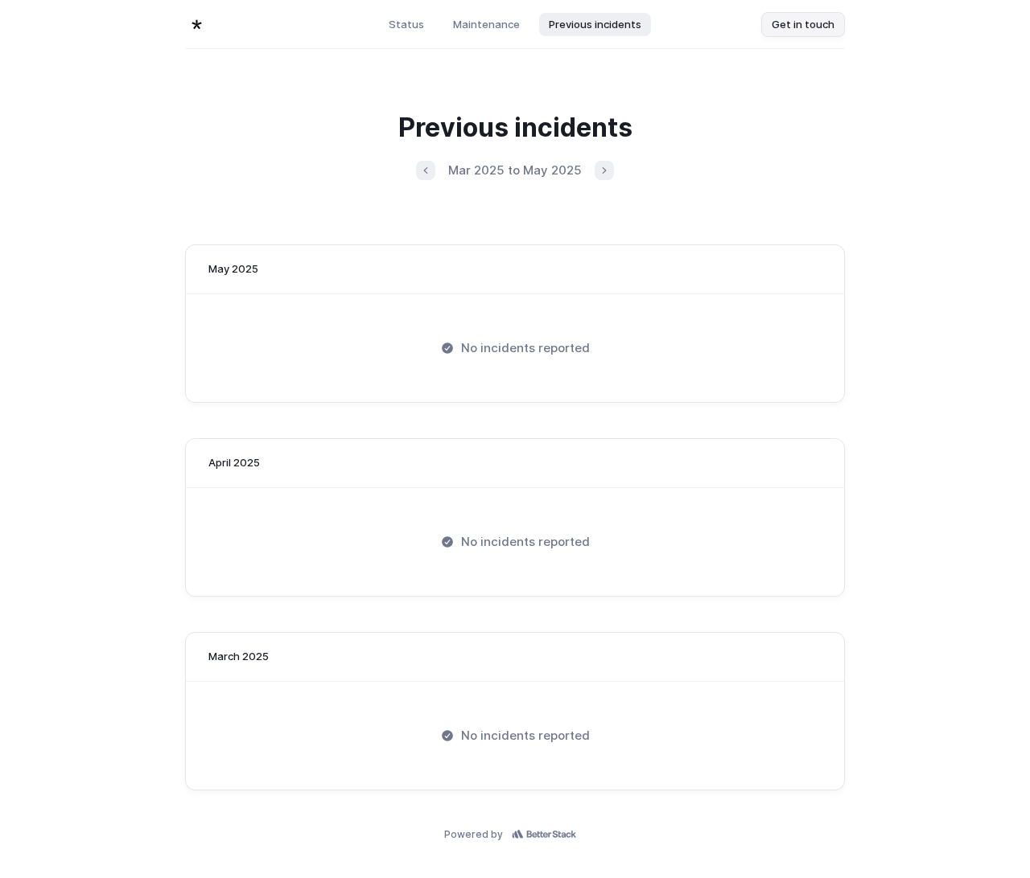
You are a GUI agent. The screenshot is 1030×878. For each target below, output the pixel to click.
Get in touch (803, 24)
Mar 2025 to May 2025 (515, 170)
